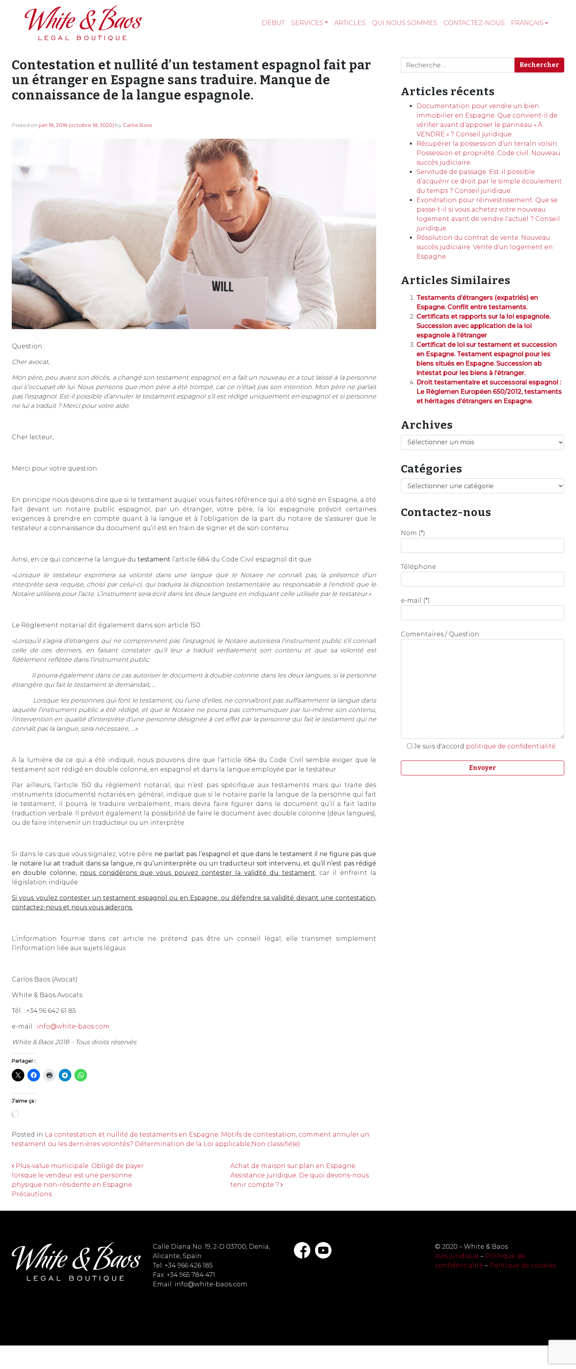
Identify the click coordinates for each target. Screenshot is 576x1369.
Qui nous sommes (404, 23)
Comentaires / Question (440, 634)
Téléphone (418, 566)
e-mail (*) (415, 600)
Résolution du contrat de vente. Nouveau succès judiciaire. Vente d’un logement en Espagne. (485, 247)
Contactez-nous (474, 23)
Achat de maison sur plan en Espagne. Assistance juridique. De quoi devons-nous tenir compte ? (299, 1175)
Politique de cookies (522, 1265)
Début (273, 23)
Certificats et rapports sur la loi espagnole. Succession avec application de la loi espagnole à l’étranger (484, 326)
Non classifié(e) (276, 1144)
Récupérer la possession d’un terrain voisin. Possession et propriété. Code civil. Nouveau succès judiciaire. (488, 153)
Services (307, 23)
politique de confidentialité (511, 746)
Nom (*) (413, 533)
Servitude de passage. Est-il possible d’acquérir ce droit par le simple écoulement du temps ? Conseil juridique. (489, 181)
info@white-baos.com (73, 1026)
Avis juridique (457, 1256)
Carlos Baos (137, 125)
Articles (350, 23)
